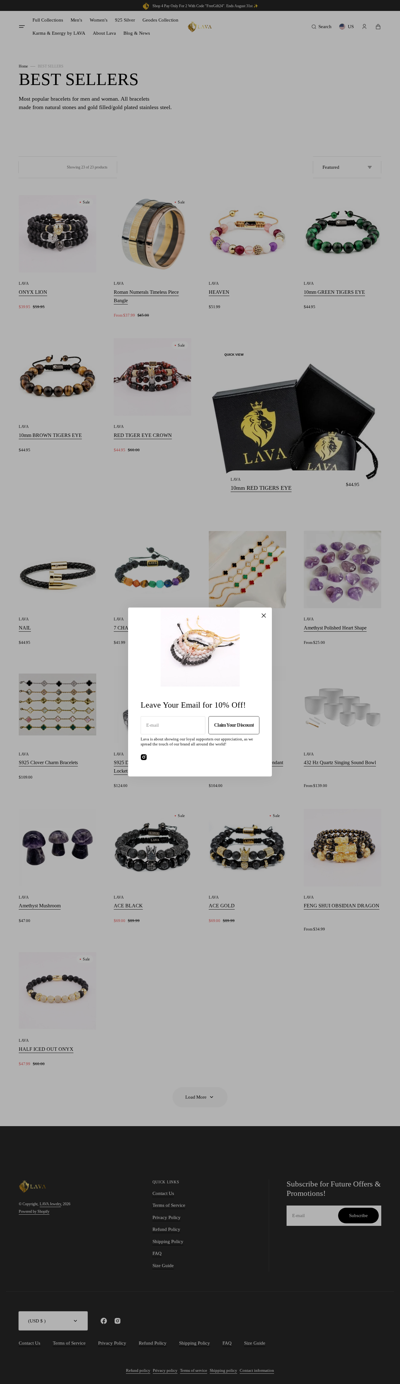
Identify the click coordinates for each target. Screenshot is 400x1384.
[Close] (264, 615)
